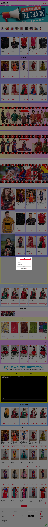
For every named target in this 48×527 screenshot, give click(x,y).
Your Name (19, 259)
